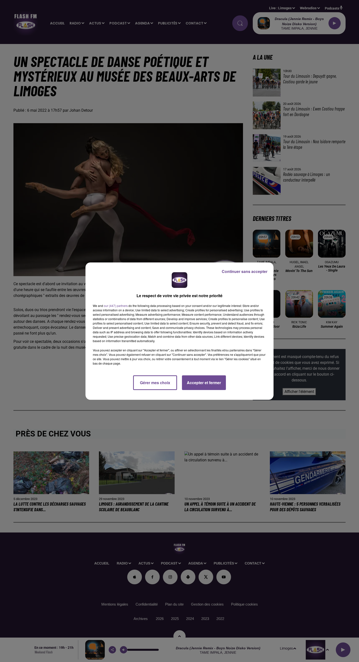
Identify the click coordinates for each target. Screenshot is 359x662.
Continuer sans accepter (244, 271)
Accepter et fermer (204, 382)
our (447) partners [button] (116, 306)
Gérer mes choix (155, 382)
